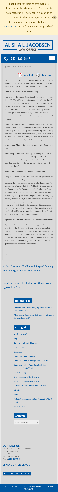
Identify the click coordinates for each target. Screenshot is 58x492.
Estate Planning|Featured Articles (27, 381)
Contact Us (10, 26)
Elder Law (18, 352)
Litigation (17, 390)
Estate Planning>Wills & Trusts (26, 377)
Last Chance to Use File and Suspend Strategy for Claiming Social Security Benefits (28, 268)
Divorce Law (19, 347)
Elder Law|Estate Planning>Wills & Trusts (31, 361)
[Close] (55, 17)
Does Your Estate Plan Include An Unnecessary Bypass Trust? (27, 285)
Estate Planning (20, 372)
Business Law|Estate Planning (25, 343)
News (16, 394)
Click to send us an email (16, 473)
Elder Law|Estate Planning (24, 356)
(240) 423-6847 (19, 58)
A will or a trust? (20, 334)
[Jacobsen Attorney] (28, 45)
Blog (15, 339)
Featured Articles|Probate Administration (30, 386)
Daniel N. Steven (26, 67)
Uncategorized (19, 406)
